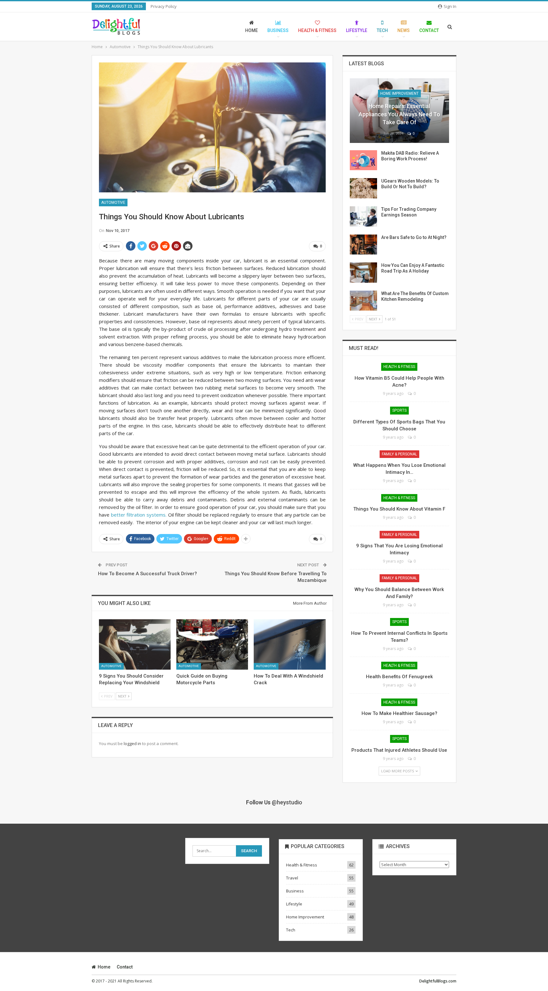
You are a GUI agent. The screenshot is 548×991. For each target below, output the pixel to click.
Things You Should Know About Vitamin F (399, 509)
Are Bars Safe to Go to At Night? (414, 237)
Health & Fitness (317, 30)
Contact (429, 30)
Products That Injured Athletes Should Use (399, 750)
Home (251, 30)
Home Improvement (399, 93)
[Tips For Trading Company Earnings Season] (363, 216)
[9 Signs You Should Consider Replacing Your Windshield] (135, 644)
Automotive (113, 202)
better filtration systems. (138, 515)
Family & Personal (399, 454)
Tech (382, 30)
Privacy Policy (164, 6)
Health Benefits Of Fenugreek (399, 676)
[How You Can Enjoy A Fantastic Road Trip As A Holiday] (363, 272)
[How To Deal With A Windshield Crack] (289, 644)
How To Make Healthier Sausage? (399, 713)
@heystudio (287, 802)
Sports (399, 410)
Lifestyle (356, 30)
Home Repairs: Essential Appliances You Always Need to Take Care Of (399, 114)
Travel (292, 878)
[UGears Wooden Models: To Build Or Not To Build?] (363, 188)
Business (278, 30)
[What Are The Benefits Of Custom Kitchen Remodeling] (363, 301)
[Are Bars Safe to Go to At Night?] (363, 245)
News (403, 30)
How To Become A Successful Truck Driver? (147, 573)
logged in (132, 743)
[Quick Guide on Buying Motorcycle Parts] (212, 644)
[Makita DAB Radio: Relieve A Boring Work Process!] (363, 160)
